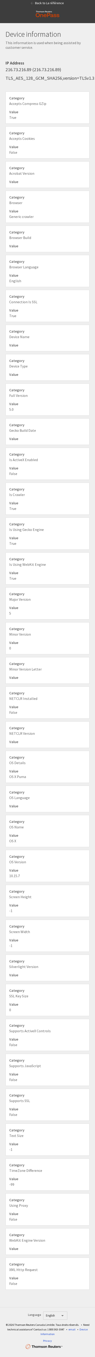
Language (34, 1315)
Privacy (47, 1340)
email (71, 1329)
